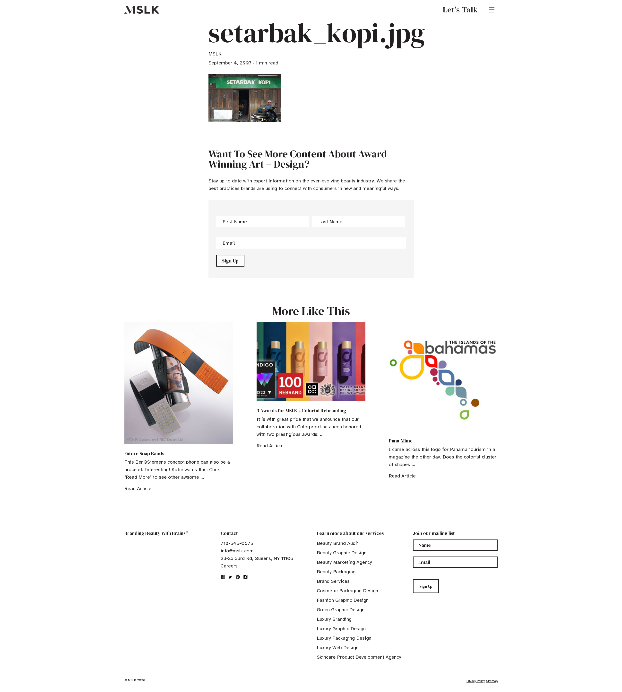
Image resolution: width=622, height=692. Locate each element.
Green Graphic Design (340, 610)
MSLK (141, 10)
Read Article (137, 488)
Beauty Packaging (336, 572)
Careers (229, 566)
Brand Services (333, 581)
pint (238, 577)
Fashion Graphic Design (343, 600)
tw (230, 577)
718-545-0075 (237, 543)
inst (245, 577)
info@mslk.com (237, 551)
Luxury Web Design (337, 648)
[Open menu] (492, 10)
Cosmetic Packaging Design (347, 591)
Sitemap (492, 681)
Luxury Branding (334, 619)
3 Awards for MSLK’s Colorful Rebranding (301, 410)
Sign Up (230, 260)
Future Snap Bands (144, 453)
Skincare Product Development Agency (359, 657)
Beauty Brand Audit (338, 543)
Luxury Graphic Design (341, 629)
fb (223, 577)
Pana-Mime (401, 440)
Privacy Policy (475, 681)
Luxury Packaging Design (344, 638)
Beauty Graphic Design (341, 553)
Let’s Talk (460, 10)
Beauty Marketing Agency (344, 562)
